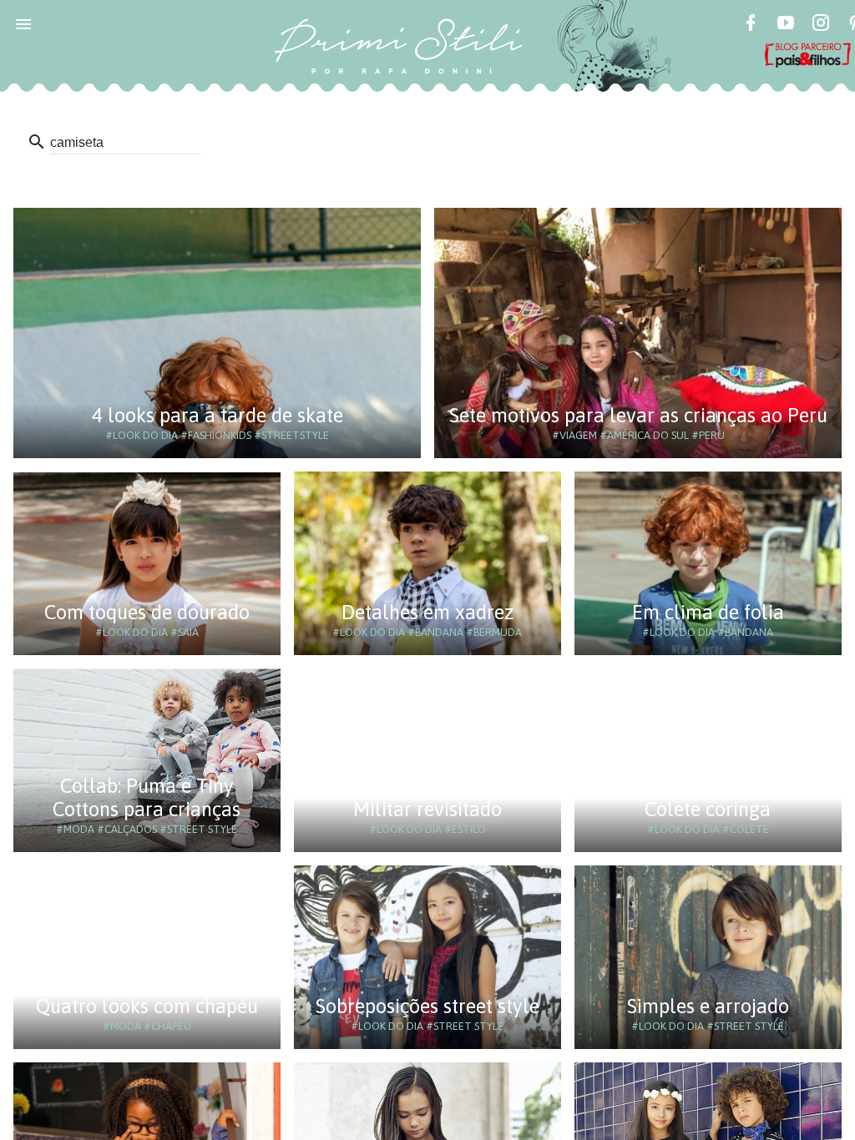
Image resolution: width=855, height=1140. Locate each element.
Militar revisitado (427, 809)
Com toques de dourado (147, 612)
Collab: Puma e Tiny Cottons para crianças (146, 797)
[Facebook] (750, 25)
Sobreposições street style (427, 1006)
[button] (23, 23)
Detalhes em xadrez (427, 612)
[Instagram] (820, 25)
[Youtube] (785, 25)
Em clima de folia (708, 612)
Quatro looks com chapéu (147, 1006)
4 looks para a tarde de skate (217, 415)
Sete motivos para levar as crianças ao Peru (638, 415)
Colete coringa (708, 809)
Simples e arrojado (708, 1006)
